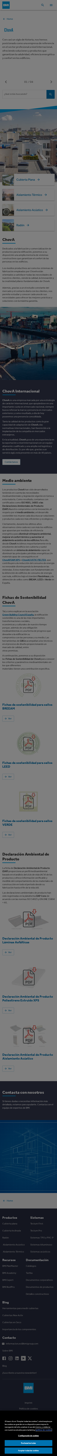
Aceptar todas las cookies (28, 1450)
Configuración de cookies (28, 1436)
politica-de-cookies (44, 1430)
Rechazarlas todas (28, 1443)
